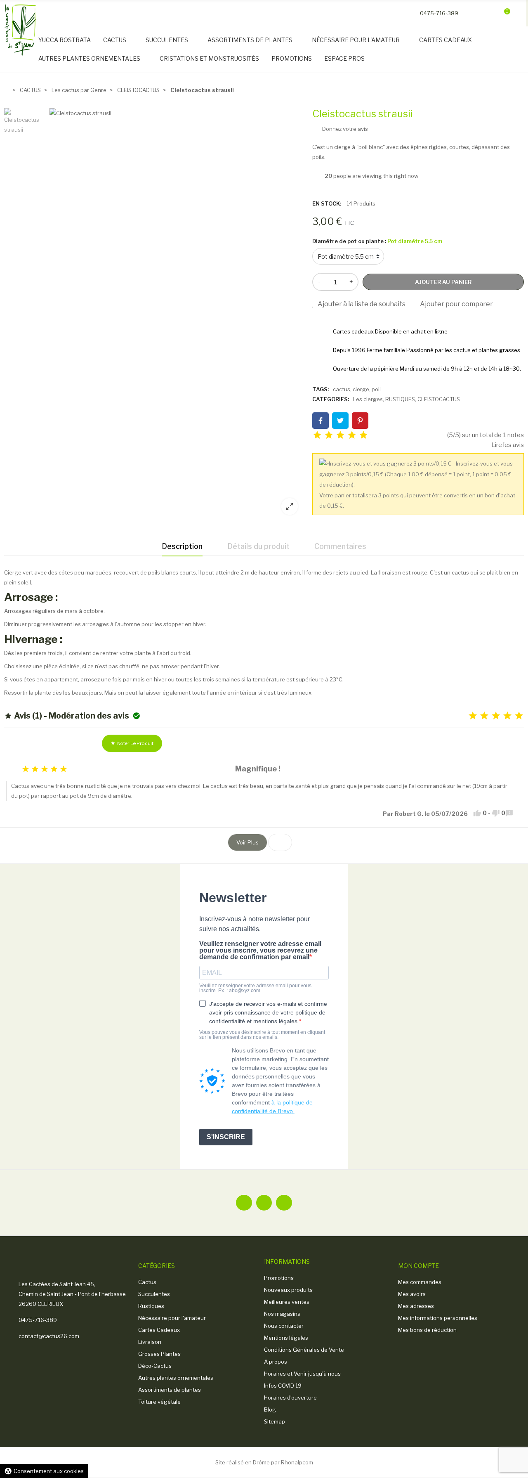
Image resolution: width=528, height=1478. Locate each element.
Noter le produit (132, 743)
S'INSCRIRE (226, 1136)
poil (376, 389)
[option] (177, 314)
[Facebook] (244, 1203)
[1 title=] (473, 716)
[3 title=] (496, 716)
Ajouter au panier (443, 282)
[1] (317, 435)
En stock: (326, 203)
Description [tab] (182, 546)
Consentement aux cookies (44, 1471)
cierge (361, 389)
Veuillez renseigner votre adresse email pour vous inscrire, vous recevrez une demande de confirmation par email (260, 950)
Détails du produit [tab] (258, 546)
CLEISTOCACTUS (438, 399)
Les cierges (368, 399)
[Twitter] (264, 1203)
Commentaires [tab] (340, 546)
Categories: (330, 399)
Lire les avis (507, 445)
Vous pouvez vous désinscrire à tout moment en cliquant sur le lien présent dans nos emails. (262, 1035)
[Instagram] (284, 1203)
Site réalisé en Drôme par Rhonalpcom (264, 1462)
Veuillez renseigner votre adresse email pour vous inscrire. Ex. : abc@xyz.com (255, 988)
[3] (340, 435)
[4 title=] (507, 716)
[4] (352, 435)
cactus (341, 389)
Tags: (320, 389)
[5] (363, 435)
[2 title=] (484, 716)
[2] (329, 435)
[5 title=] (519, 716)
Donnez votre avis (344, 128)
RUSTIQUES (400, 399)
